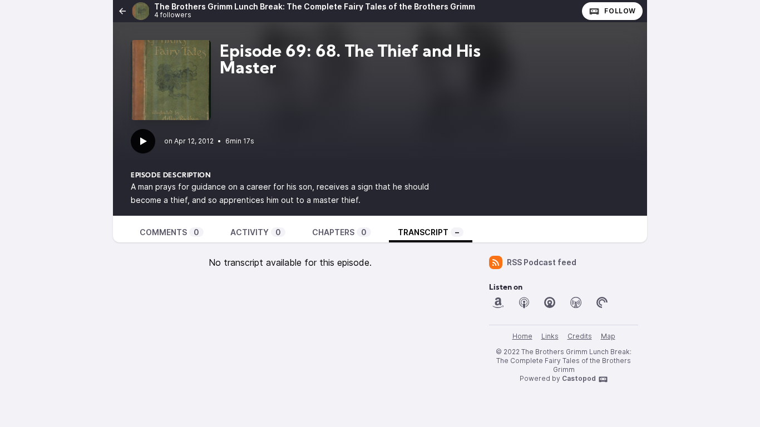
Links (550, 336)
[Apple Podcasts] (524, 302)
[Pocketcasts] (602, 302)
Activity (255, 232)
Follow (620, 11)
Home (522, 336)
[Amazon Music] (498, 302)
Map (608, 336)
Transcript (428, 232)
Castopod (579, 378)
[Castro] (550, 302)
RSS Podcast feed (541, 262)
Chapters (339, 232)
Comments (169, 232)
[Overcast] (576, 302)
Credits (579, 336)
